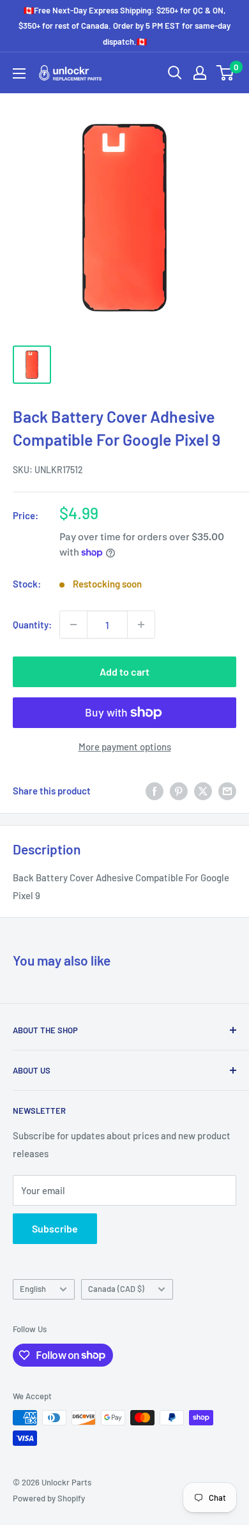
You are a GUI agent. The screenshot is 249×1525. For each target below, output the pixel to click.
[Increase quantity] (141, 624)
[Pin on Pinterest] (179, 790)
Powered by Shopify (49, 1498)
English (33, 1289)
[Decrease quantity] (73, 624)
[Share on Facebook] (154, 790)
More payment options (125, 746)
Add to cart (124, 671)
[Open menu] (19, 73)
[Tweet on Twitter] (203, 790)
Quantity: (32, 624)
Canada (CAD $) (116, 1289)
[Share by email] (227, 790)
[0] (226, 72)
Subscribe (55, 1228)
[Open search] (175, 73)
